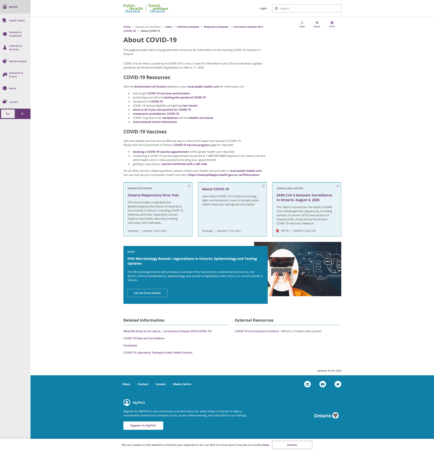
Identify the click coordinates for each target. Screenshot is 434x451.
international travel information (155, 122)
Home (127, 26)
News (126, 384)
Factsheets (130, 345)
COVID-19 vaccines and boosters (168, 93)
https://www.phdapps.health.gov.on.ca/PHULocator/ (224, 175)
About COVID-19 (150, 40)
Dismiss (292, 445)
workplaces (170, 118)
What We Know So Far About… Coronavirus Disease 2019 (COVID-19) (167, 331)
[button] (276, 8)
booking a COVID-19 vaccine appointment (161, 152)
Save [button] (302, 26)
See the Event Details (147, 293)
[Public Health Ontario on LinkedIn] (307, 384)
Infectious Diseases (188, 26)
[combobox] (306, 8)
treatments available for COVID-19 (156, 114)
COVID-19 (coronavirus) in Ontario (257, 331)
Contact (143, 384)
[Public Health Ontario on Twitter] (338, 384)
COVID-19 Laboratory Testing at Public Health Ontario (157, 352)
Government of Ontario (150, 86)
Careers (161, 384)
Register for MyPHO (143, 425)
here (266, 445)
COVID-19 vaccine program (191, 145)
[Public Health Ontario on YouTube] (322, 384)
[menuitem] (15, 7)
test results (190, 105)
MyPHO (139, 402)
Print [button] (332, 26)
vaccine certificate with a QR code (184, 164)
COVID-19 (156, 101)
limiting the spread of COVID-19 (185, 97)
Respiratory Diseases (216, 26)
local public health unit (203, 86)
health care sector (201, 118)
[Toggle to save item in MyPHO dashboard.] (189, 186)
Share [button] (317, 26)
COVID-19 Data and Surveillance (143, 338)
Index (168, 26)
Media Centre (182, 384)
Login (263, 8)
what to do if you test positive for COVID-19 (162, 110)
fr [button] (22, 114)
